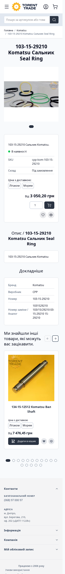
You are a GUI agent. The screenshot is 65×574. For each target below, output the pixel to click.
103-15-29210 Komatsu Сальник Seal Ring (31, 33)
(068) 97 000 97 (13, 500)
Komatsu (21, 30)
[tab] (31, 126)
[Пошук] (54, 19)
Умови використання (17, 569)
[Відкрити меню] (6, 6)
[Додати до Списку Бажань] (43, 215)
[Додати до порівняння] (51, 215)
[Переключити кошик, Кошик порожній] (55, 6)
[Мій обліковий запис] (45, 6)
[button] (31, 488)
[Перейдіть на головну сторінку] (26, 6)
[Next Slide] (55, 338)
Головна (8, 30)
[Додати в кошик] (49, 205)
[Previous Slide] (47, 338)
